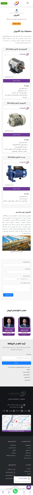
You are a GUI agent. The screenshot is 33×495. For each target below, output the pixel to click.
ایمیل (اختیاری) (26, 276)
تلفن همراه (27, 269)
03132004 (10, 469)
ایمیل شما (29, 354)
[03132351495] (14, 475)
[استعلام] (24, 492)
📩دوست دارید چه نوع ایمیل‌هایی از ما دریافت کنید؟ (19, 367)
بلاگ (3, 493)
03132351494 (9, 472)
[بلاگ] (3, 492)
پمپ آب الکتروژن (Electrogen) (16, 157)
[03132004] (14, 469)
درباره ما (9, 493)
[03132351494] (14, 472)
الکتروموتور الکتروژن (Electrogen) (16, 103)
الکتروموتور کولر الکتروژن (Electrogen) (16, 49)
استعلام (24, 493)
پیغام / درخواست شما (25, 283)
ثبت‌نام (16, 363)
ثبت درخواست (8, 295)
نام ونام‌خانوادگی (26, 262)
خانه (30, 493)
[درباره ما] (9, 492)
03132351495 (9, 476)
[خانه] (30, 492)
